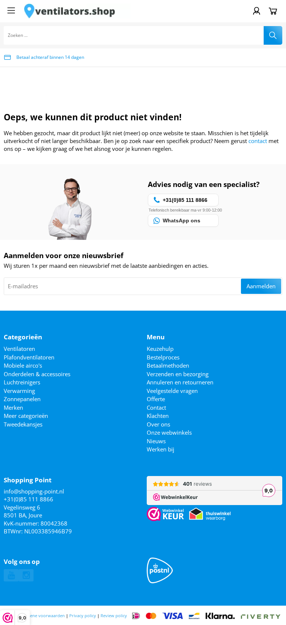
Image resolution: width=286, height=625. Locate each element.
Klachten (158, 415)
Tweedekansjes (23, 424)
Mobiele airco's (23, 365)
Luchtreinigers (22, 382)
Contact (156, 407)
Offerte (156, 399)
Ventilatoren (19, 348)
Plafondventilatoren (29, 357)
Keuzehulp (160, 348)
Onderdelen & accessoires (37, 374)
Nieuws (156, 441)
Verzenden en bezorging (178, 374)
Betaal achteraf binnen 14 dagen (50, 57)
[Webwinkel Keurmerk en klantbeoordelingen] (165, 514)
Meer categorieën (26, 415)
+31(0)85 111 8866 (28, 499)
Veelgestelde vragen (172, 390)
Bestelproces (163, 357)
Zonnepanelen (22, 399)
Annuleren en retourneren (180, 382)
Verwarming (19, 390)
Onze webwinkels (169, 432)
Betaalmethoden (168, 365)
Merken (13, 407)
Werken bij (160, 449)
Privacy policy (82, 615)
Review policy (114, 615)
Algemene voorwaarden (41, 615)
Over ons (158, 424)
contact (257, 141)
